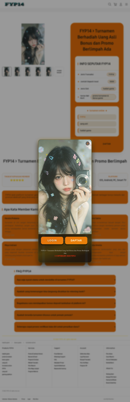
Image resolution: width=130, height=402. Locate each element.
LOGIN (52, 240)
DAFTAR (76, 240)
